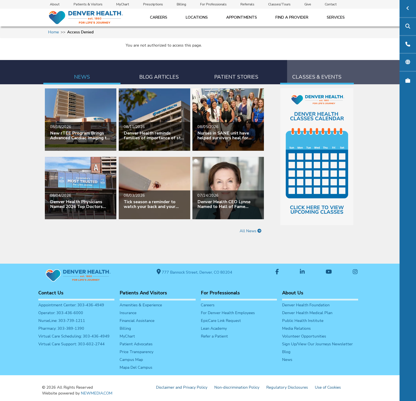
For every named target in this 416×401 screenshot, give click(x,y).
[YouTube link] (328, 272)
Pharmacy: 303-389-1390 (61, 328)
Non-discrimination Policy (236, 387)
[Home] (85, 17)
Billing (181, 4)
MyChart (122, 4)
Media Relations (296, 328)
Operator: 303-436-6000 (60, 312)
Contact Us (50, 293)
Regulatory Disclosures (287, 387)
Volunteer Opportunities (304, 336)
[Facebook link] (277, 272)
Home (53, 32)
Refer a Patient (214, 336)
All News (248, 231)
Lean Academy (214, 328)
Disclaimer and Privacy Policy (181, 387)
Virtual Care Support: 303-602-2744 (71, 344)
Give (307, 4)
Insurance (128, 312)
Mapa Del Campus (136, 367)
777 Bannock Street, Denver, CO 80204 (196, 272)
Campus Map (131, 359)
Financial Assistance (137, 320)
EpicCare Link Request (221, 320)
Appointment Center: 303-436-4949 (71, 305)
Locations (197, 17)
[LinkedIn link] (302, 272)
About (55, 4)
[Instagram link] (355, 272)
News (287, 359)
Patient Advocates (136, 344)
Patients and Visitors (143, 293)
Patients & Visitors (87, 4)
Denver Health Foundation (306, 305)
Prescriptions (153, 4)
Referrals (247, 4)
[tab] (81, 72)
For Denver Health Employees (228, 312)
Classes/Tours (279, 4)
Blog (286, 351)
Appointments (241, 17)
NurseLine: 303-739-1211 (61, 320)
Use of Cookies (328, 387)
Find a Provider (291, 17)
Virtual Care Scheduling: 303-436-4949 (74, 336)
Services (336, 17)
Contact (331, 4)
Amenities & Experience (141, 305)
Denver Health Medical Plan (307, 312)
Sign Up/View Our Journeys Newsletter (317, 344)
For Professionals (213, 4)
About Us (292, 293)
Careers (158, 17)
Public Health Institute (302, 320)
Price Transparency (136, 351)
